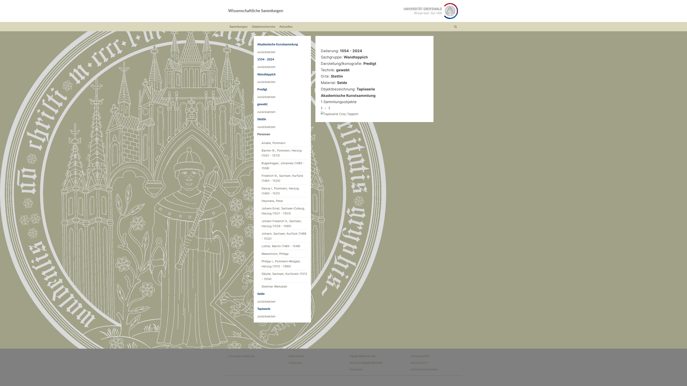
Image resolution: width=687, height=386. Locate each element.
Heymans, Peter (272, 201)
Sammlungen (239, 26)
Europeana (355, 369)
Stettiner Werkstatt (274, 286)
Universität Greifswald (241, 356)
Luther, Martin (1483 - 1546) (281, 246)
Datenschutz (296, 356)
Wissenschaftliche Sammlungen (255, 11)
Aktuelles (286, 26)
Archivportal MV (420, 356)
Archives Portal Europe (424, 369)
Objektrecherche (263, 26)
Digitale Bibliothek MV (362, 356)
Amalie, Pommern (273, 143)
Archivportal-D (419, 362)
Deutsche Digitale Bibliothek (366, 362)
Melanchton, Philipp (275, 254)
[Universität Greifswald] (394, 11)
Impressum (295, 362)
